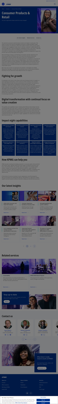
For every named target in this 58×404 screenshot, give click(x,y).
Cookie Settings (43, 397)
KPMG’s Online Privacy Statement (21, 402)
